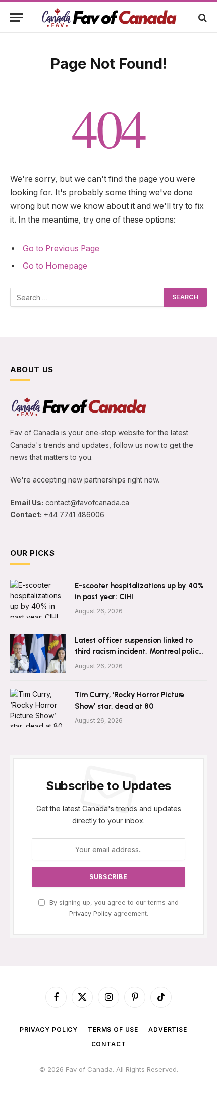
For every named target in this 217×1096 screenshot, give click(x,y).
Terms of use (113, 1029)
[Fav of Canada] (108, 17)
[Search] (201, 17)
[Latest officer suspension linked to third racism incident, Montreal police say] (38, 653)
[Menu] (16, 17)
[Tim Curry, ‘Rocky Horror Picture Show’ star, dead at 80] (38, 708)
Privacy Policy (90, 913)
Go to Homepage (55, 266)
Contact (108, 1044)
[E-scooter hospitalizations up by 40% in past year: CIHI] (38, 599)
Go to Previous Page (61, 248)
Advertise (167, 1029)
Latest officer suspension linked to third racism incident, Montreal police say (138, 651)
